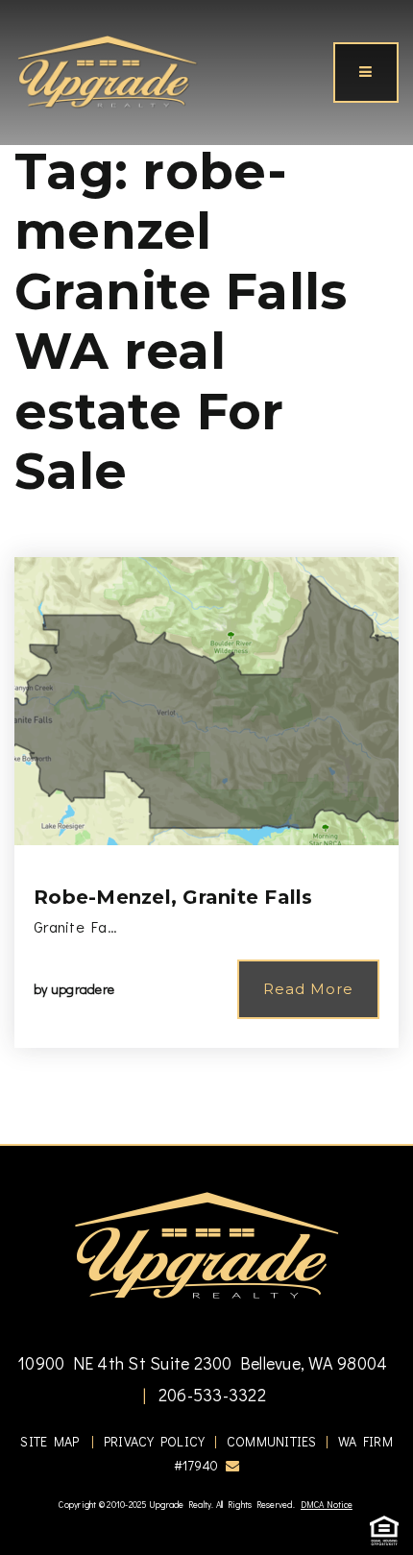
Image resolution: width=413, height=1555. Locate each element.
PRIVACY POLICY (155, 1441)
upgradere (82, 989)
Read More (308, 989)
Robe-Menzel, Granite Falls (173, 897)
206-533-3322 (210, 1394)
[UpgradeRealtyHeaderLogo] (206, 1244)
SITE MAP (49, 1441)
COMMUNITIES (272, 1441)
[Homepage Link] (107, 70)
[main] (206, 572)
